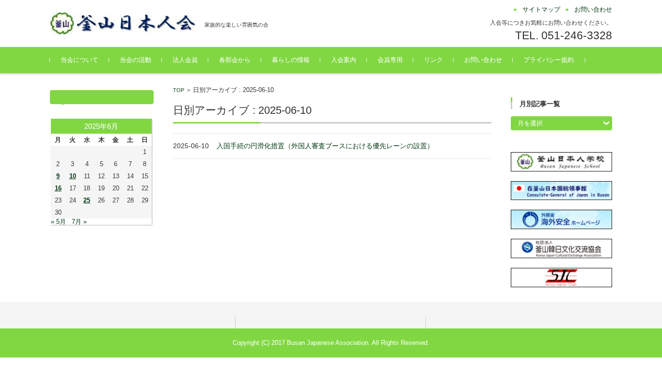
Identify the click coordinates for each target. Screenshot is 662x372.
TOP (178, 90)
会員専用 (390, 59)
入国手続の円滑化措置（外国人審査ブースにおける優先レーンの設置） (325, 146)
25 (86, 200)
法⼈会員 (185, 59)
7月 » (79, 221)
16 (58, 188)
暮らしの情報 (291, 59)
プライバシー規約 (548, 59)
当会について (79, 59)
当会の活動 (135, 59)
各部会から (235, 59)
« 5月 (58, 221)
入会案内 (343, 59)
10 (72, 176)
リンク (433, 59)
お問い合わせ (483, 59)
